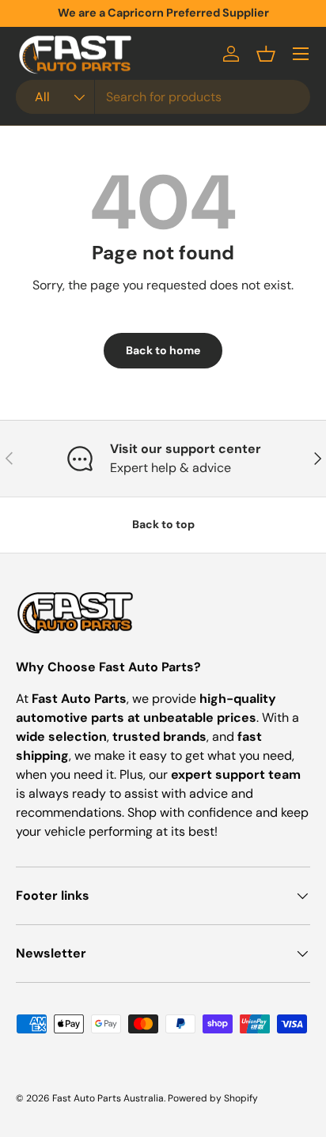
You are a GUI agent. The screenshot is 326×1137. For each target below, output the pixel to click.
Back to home (163, 350)
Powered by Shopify (213, 1098)
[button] (265, 53)
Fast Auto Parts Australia (108, 1098)
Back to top (163, 524)
